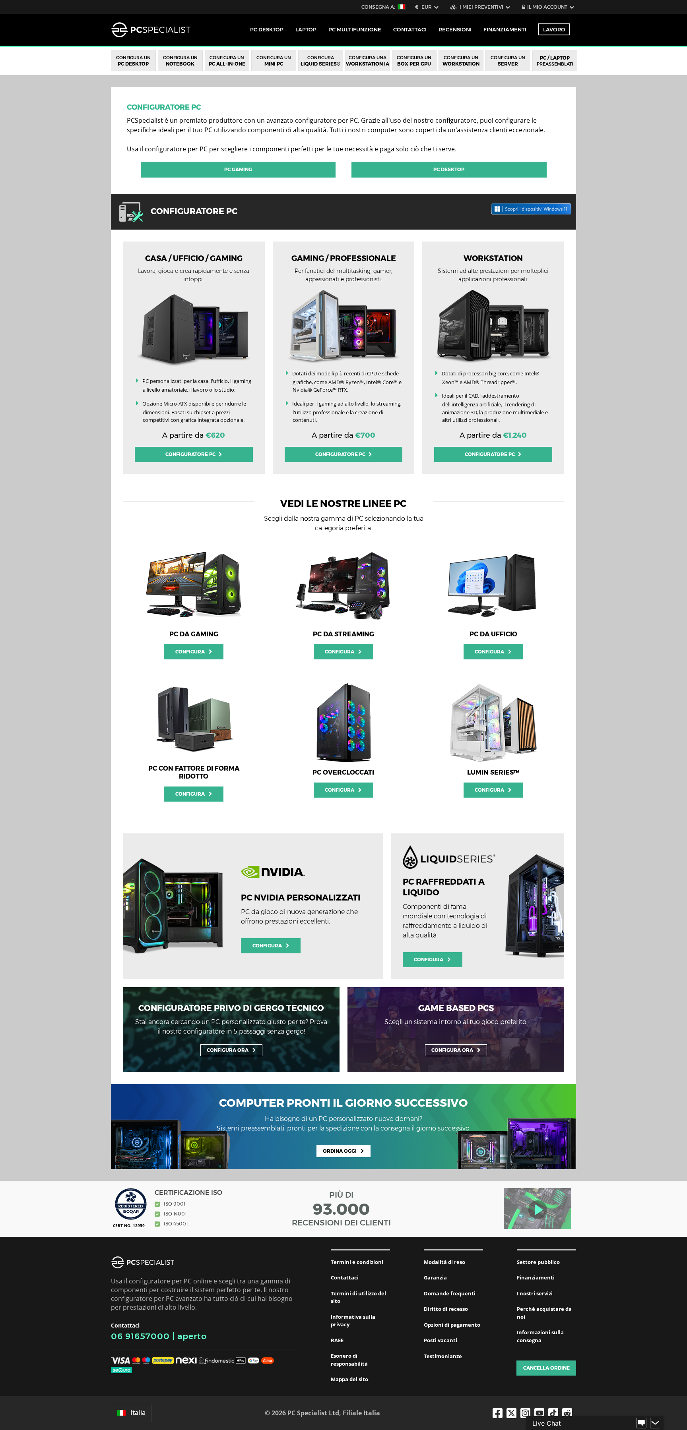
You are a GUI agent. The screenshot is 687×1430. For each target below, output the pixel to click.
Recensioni (455, 29)
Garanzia (435, 1277)
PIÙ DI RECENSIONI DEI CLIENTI (341, 1208)
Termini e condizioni (357, 1262)
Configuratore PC (164, 107)
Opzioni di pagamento (452, 1324)
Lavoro (554, 29)
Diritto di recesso (446, 1308)
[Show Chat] (641, 1423)
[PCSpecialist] (150, 29)
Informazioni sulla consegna (540, 1336)
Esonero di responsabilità (349, 1359)
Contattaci (345, 1277)
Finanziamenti (504, 29)
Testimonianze (443, 1356)
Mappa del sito (349, 1379)
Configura (190, 652)
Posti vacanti (440, 1340)
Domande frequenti (449, 1293)
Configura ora (227, 1050)
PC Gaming (238, 169)
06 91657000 (140, 1336)
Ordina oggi (340, 1151)
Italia (138, 1412)
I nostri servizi (535, 1293)
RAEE (337, 1340)
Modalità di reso (444, 1262)
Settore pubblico (538, 1262)
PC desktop (448, 169)
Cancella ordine (546, 1368)
